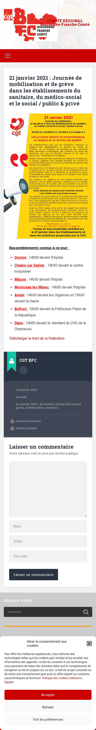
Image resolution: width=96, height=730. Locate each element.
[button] (89, 643)
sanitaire (51, 407)
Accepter (48, 695)
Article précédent (28, 421)
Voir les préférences (48, 719)
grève (20, 407)
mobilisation (35, 407)
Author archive (23, 370)
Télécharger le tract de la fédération (37, 338)
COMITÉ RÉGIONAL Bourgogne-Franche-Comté (65, 22)
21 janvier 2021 (27, 404)
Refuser (48, 707)
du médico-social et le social (60, 404)
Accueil (21, 397)
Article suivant (26, 428)
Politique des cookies (55, 678)
